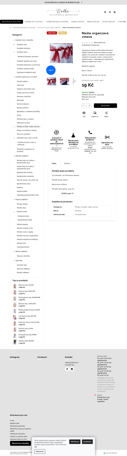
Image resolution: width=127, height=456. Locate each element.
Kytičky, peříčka (22, 108)
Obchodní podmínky (17, 426)
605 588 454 (69, 365)
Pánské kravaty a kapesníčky (27, 236)
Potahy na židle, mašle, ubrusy (28, 126)
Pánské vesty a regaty (25, 232)
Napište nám (14, 423)
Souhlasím (87, 442)
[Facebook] (67, 369)
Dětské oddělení (21, 251)
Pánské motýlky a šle (25, 228)
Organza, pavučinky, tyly (26, 89)
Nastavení (40, 451)
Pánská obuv (21, 208)
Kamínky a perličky (24, 96)
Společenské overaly (25, 172)
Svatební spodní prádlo (25, 69)
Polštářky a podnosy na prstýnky (25, 150)
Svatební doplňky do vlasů (27, 61)
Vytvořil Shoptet (111, 453)
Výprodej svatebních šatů (26, 72)
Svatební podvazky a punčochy (28, 65)
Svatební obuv (22, 52)
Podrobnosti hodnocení (90, 45)
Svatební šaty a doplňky (24, 40)
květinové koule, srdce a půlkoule (27, 143)
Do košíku (106, 105)
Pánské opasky (22, 224)
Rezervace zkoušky (20, 443)
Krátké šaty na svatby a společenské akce (25, 168)
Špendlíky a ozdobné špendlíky (28, 111)
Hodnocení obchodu (17, 434)
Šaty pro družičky (23, 256)
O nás (12, 420)
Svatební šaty (22, 44)
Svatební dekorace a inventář (26, 77)
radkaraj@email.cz (72, 362)
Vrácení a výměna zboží (19, 436)
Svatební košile (23, 216)
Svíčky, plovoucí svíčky (25, 93)
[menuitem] (11, 22)
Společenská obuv (24, 184)
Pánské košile (22, 211)
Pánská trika (21, 243)
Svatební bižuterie (23, 48)
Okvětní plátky (22, 81)
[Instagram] (72, 369)
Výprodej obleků (23, 247)
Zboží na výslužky (23, 134)
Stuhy (19, 115)
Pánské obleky (22, 204)
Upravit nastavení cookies (19, 453)
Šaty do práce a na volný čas (27, 180)
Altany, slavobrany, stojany (27, 130)
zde (35, 447)
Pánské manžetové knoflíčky (27, 239)
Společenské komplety (25, 176)
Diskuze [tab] (67, 163)
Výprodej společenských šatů (28, 195)
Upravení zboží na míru (18, 439)
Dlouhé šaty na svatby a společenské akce (26, 162)
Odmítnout (75, 442)
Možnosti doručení (89, 97)
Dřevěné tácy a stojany (25, 119)
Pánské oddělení (21, 199)
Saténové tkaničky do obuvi (28, 56)
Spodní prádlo (22, 191)
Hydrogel (20, 100)
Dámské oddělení (21, 156)
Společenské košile (25, 220)
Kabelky (20, 187)
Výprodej (18, 260)
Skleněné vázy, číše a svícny (27, 138)
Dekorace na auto (23, 123)
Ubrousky (20, 85)
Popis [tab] (54, 163)
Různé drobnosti (23, 104)
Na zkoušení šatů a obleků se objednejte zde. (62, 2)
